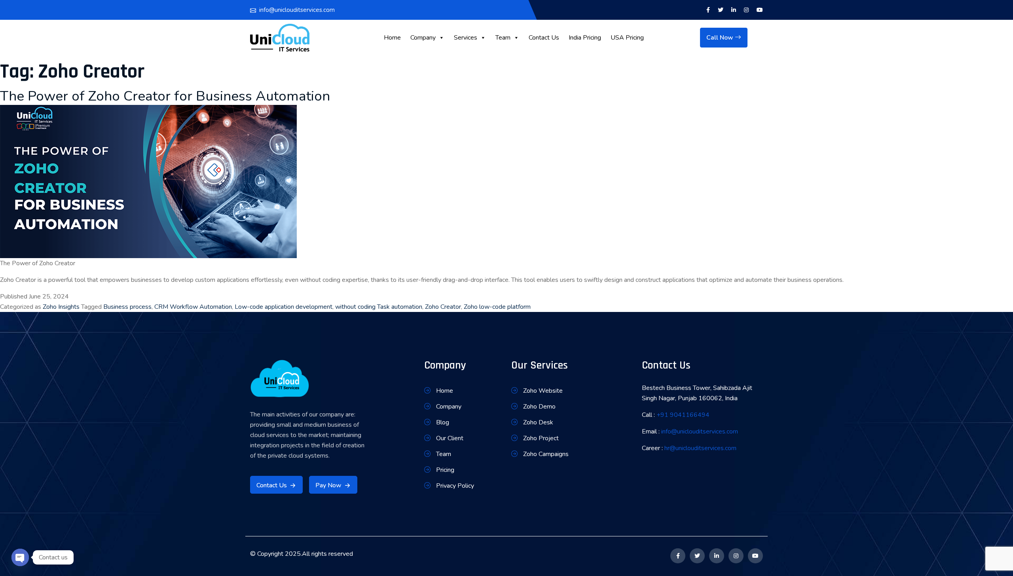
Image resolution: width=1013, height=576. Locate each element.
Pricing (445, 470)
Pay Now (328, 485)
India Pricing (585, 37)
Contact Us (544, 37)
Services (465, 37)
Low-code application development (283, 306)
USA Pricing (627, 37)
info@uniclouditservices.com (297, 10)
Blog (442, 422)
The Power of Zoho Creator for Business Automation (165, 96)
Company (423, 37)
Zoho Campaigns (546, 454)
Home (392, 37)
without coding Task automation (378, 306)
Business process (127, 306)
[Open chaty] (20, 557)
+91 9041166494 (682, 415)
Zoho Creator (443, 306)
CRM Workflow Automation (193, 306)
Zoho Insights (61, 306)
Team (502, 37)
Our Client (449, 438)
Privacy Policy (455, 485)
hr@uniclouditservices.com (700, 448)
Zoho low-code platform (497, 306)
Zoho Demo (539, 406)
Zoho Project (541, 438)
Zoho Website (543, 390)
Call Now (720, 37)
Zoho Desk (538, 422)
